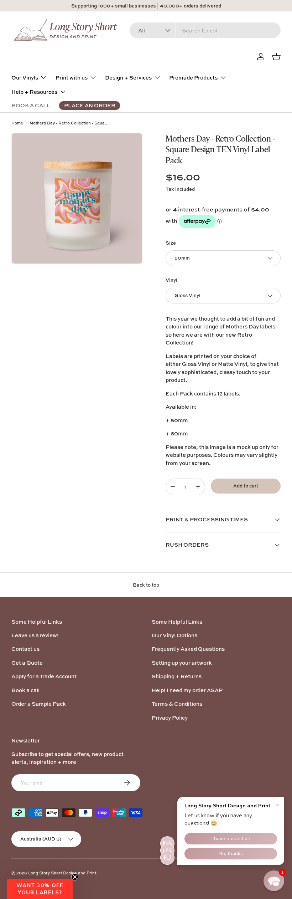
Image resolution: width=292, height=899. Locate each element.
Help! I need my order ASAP (187, 690)
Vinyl (171, 280)
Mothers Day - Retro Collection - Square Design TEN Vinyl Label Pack (70, 123)
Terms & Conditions (177, 704)
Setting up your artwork (182, 662)
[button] (40, 889)
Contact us (25, 649)
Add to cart (245, 485)
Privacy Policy (170, 717)
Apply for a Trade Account (44, 676)
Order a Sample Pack (38, 704)
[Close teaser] (74, 876)
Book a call (25, 690)
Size (171, 243)
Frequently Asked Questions (188, 649)
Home (17, 123)
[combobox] (205, 30)
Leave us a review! (35, 635)
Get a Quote (27, 662)
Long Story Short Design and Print (62, 872)
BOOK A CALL (30, 105)
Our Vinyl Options (174, 635)
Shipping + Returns (177, 676)
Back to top (146, 585)
